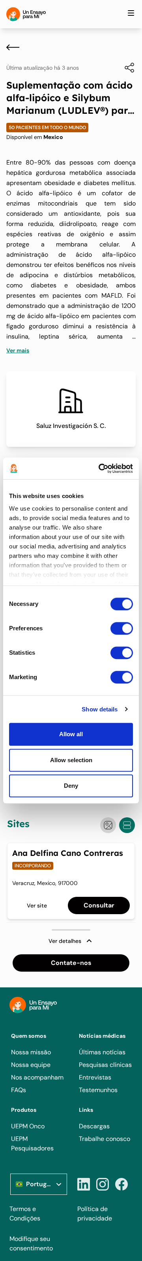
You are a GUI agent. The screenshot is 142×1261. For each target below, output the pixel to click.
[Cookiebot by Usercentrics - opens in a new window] (100, 468)
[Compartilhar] (125, 68)
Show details (100, 709)
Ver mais (17, 350)
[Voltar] (12, 47)
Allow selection (71, 760)
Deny (71, 785)
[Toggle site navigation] (131, 13)
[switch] (121, 628)
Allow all (71, 734)
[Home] (26, 14)
